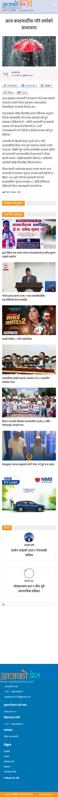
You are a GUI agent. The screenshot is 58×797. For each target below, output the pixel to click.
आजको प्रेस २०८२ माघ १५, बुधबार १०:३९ (22, 74)
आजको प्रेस (29, 545)
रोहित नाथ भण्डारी (11, 737)
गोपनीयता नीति (10, 772)
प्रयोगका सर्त (9, 762)
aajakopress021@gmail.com (17, 697)
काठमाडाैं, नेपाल (11, 687)
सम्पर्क (6, 757)
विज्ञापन (7, 767)
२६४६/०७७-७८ (10, 712)
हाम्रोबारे (7, 751)
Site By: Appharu (46, 794)
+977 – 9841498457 (13, 692)
